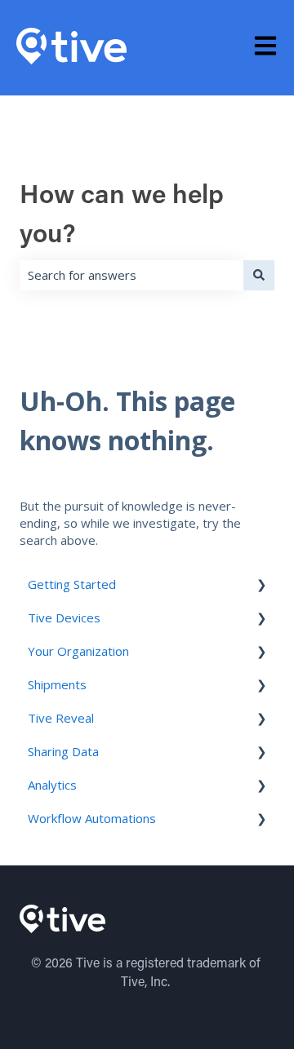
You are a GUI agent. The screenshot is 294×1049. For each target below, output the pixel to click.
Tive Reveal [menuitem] (61, 718)
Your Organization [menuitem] (78, 651)
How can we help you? (122, 216)
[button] (261, 586)
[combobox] (131, 275)
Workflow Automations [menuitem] (92, 818)
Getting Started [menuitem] (72, 584)
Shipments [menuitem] (57, 684)
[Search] (258, 275)
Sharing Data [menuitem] (63, 751)
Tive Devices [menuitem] (64, 617)
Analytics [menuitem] (52, 785)
